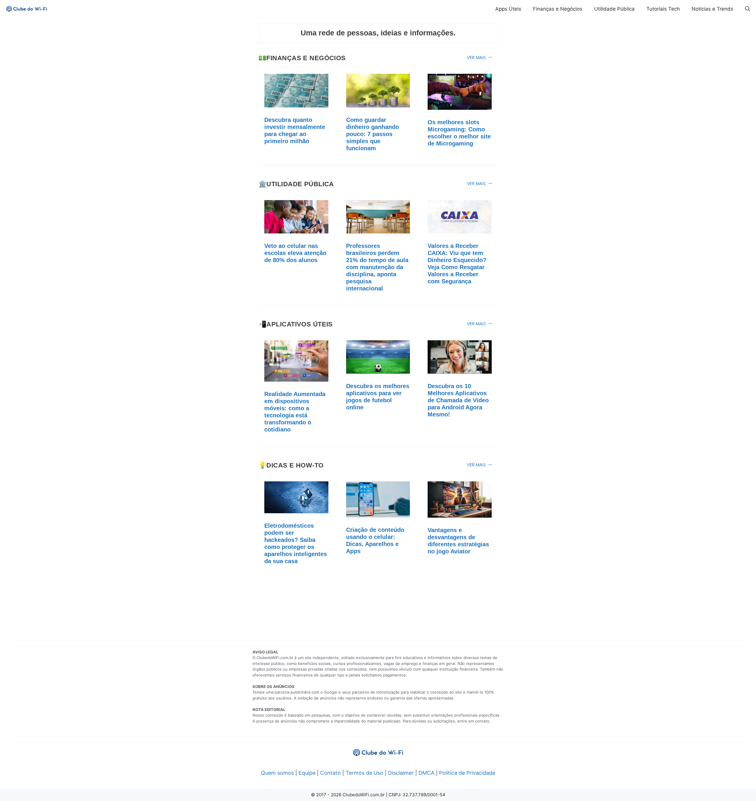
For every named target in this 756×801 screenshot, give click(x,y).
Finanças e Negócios (557, 9)
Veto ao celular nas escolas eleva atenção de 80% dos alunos (295, 253)
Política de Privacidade (467, 773)
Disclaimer (401, 773)
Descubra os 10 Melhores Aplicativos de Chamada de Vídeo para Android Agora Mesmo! (458, 400)
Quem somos (277, 773)
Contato (330, 773)
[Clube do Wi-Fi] (26, 9)
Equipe (307, 773)
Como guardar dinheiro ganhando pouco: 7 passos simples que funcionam (372, 134)
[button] (747, 9)
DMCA (426, 773)
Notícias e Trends (712, 9)
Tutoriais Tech (663, 9)
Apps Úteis (508, 9)
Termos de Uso (364, 773)
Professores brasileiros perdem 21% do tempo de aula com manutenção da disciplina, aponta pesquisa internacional (377, 267)
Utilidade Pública (614, 9)
